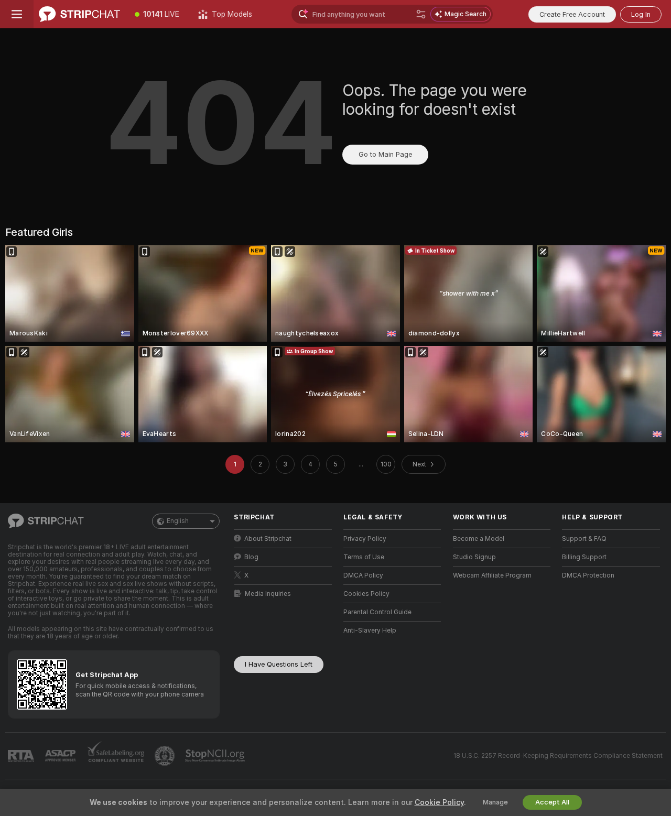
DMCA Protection (588, 575)
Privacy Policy (364, 538)
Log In (641, 14)
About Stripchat (267, 538)
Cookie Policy (439, 802)
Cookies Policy (366, 593)
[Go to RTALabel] (22, 756)
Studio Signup (474, 557)
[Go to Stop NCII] (216, 755)
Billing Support (584, 557)
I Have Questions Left (278, 664)
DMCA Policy (363, 575)
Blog (251, 557)
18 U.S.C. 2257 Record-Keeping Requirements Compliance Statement (558, 755)
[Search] (421, 14)
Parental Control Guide (377, 612)
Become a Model (478, 538)
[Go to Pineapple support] (166, 756)
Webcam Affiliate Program (492, 575)
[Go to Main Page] (79, 14)
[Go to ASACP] (61, 755)
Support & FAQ (584, 538)
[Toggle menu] (17, 14)
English (178, 521)
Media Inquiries (268, 593)
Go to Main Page (385, 154)
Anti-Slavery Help (369, 630)
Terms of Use (363, 557)
